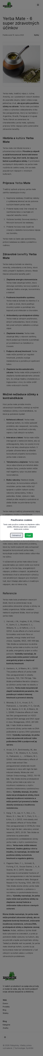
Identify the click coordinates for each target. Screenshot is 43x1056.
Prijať (28, 535)
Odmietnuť (16, 535)
